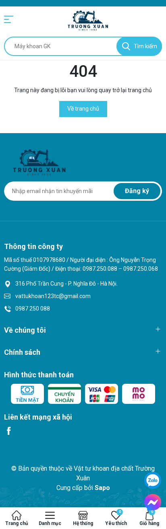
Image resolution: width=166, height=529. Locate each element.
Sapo (102, 488)
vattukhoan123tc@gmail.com (53, 296)
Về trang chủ (83, 108)
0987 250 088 (32, 308)
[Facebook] (9, 431)
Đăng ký (137, 191)
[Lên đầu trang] (153, 448)
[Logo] (88, 20)
